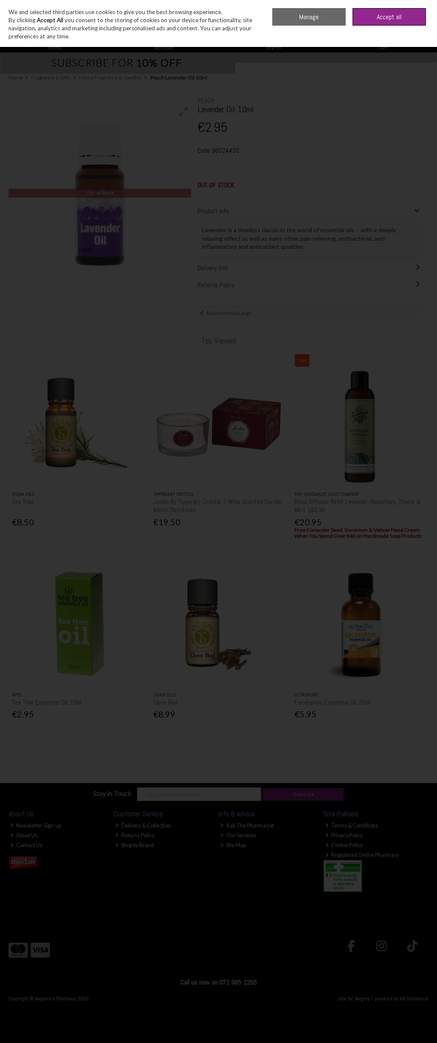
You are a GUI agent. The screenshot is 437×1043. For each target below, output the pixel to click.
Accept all (389, 16)
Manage (309, 16)
